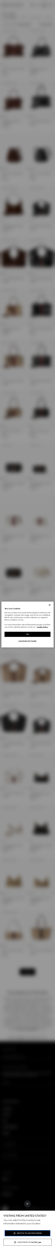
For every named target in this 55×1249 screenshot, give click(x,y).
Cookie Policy (42, 627)
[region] (27, 624)
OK (27, 634)
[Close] (27, 1203)
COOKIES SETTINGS (27, 641)
